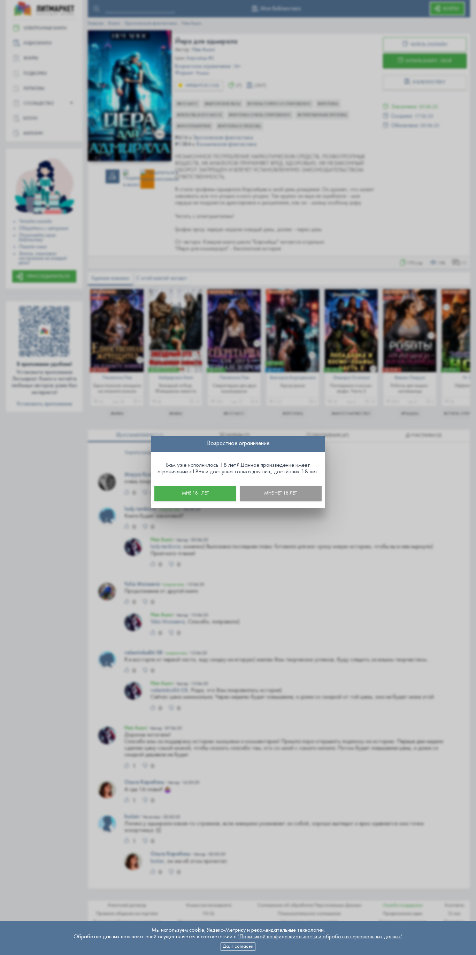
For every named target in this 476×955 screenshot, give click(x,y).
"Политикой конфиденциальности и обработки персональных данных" (320, 937)
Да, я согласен (238, 946)
